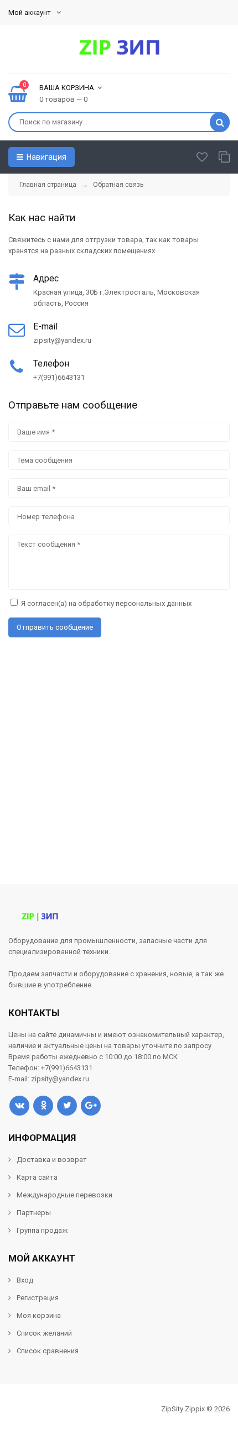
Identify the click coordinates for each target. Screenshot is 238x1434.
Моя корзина (39, 1315)
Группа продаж (42, 1230)
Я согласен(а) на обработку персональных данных (106, 603)
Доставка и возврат (52, 1159)
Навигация (45, 157)
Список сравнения (48, 1351)
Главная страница (47, 185)
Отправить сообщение (55, 627)
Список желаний (44, 1333)
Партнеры (34, 1212)
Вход (25, 1280)
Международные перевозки (64, 1195)
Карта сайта (37, 1177)
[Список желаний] (202, 157)
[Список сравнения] (224, 157)
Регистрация (38, 1298)
